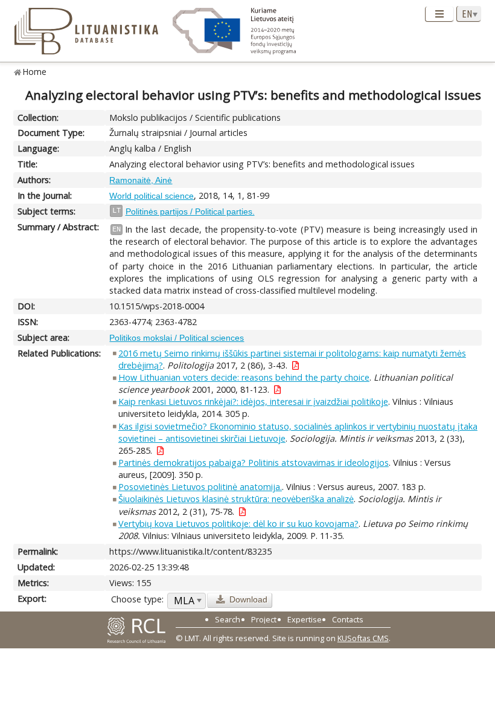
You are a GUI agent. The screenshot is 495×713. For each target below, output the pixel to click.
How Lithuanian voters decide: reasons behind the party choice (243, 377)
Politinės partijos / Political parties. (190, 211)
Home (34, 71)
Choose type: (137, 599)
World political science (151, 196)
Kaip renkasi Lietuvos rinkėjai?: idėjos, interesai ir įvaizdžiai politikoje (253, 401)
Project (263, 619)
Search (227, 619)
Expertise (304, 619)
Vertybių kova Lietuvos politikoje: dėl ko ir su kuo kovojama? (238, 523)
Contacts (347, 619)
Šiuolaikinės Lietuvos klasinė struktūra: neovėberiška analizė (236, 499)
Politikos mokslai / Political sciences (176, 338)
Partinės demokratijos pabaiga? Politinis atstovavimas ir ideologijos (253, 462)
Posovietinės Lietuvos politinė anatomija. (200, 486)
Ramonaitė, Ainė (140, 180)
